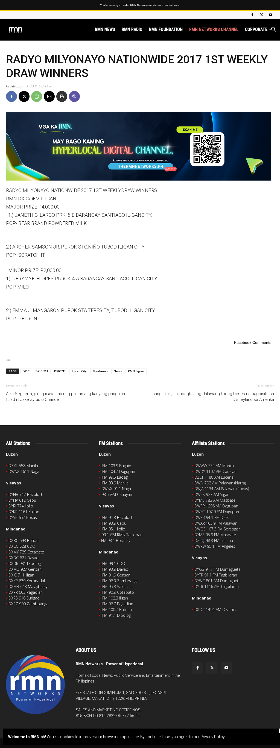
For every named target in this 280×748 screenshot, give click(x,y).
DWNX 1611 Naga (23, 471)
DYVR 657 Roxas (22, 517)
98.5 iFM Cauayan (116, 494)
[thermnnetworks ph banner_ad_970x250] (140, 146)
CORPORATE (256, 29)
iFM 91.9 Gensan (115, 575)
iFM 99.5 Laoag (114, 477)
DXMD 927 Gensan (25, 569)
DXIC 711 (42, 371)
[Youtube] (270, 15)
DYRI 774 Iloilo (20, 506)
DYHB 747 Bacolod (25, 494)
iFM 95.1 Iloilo (113, 529)
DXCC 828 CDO (21, 546)
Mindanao (100, 371)
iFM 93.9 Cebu (113, 523)
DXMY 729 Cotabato (26, 552)
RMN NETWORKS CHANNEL (213, 29)
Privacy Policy (212, 737)
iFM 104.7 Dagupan (118, 471)
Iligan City (79, 371)
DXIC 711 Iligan (21, 575)
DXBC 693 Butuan (24, 540)
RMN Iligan (136, 371)
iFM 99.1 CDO (113, 563)
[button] (273, 30)
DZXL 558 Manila (23, 465)
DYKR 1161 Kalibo (23, 511)
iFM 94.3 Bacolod (116, 517)
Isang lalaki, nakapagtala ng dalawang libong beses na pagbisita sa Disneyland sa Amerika (213, 396)
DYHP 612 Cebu (22, 500)
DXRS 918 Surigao (24, 598)
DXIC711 (60, 371)
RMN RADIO (132, 29)
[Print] (61, 96)
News (118, 371)
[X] (261, 15)
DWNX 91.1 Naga (116, 488)
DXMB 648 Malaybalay (27, 586)
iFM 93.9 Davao (114, 569)
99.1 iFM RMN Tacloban (121, 534)
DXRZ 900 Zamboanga (28, 603)
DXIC (26, 371)
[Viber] (74, 96)
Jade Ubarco (16, 86)
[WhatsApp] (36, 96)
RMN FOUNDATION (166, 29)
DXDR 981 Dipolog (24, 563)
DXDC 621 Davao (23, 557)
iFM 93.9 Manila (115, 483)
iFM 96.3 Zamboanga (120, 580)
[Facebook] (252, 15)
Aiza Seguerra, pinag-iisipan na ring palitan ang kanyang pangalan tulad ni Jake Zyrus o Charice (65, 396)
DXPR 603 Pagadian (25, 592)
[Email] (49, 96)
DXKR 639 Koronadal (26, 580)
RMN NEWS (105, 29)
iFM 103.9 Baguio (116, 465)
